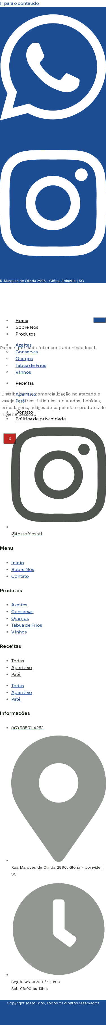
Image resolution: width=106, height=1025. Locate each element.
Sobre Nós (27, 327)
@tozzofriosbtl (13, 269)
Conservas (22, 611)
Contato (20, 576)
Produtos (26, 334)
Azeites (19, 604)
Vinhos (19, 632)
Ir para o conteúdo (19, 3)
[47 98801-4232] (53, 126)
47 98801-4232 (13, 133)
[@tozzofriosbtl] (53, 262)
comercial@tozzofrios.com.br (26, 275)
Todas (17, 660)
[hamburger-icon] (99, 320)
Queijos (20, 618)
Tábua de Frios (26, 625)
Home (22, 320)
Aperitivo (21, 667)
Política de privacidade (41, 418)
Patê (16, 674)
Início (17, 562)
